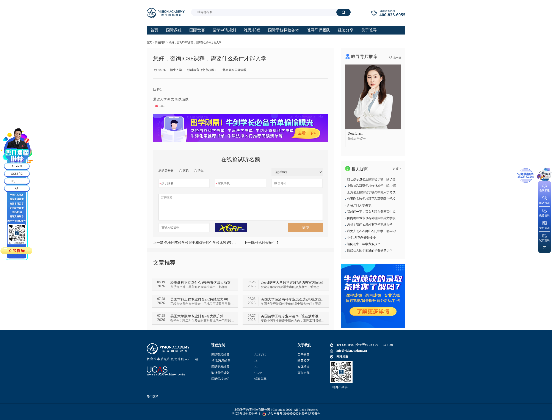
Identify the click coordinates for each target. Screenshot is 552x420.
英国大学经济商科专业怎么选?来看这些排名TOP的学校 (293, 299)
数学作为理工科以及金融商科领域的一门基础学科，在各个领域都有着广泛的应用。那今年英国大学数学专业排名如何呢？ (202, 320)
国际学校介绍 (220, 379)
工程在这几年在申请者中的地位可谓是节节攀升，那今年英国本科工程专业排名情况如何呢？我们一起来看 (202, 303)
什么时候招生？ (261, 242)
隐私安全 (314, 413)
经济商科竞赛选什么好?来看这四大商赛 (200, 282)
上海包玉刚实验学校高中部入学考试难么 (374, 192)
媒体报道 (304, 366)
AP (256, 366)
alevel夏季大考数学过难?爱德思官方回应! (292, 282)
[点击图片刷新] (231, 227)
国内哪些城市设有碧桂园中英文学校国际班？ (377, 218)
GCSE (258, 372)
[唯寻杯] (373, 296)
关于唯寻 (304, 354)
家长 (186, 170)
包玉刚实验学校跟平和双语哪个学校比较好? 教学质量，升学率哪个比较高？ (195, 242)
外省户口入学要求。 (360, 205)
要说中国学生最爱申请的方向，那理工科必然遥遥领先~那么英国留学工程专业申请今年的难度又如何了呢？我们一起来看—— (293, 320)
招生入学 (176, 70)
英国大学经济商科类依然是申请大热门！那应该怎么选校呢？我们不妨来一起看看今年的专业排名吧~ (293, 303)
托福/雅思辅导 (220, 360)
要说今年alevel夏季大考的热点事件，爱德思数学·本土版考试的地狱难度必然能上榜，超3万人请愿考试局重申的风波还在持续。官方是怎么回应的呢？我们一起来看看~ (293, 287)
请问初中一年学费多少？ (363, 244)
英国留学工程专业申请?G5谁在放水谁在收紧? (293, 316)
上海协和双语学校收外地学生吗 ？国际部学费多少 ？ (382, 185)
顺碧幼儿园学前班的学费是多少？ (369, 250)
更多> (396, 168)
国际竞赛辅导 (220, 366)
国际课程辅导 (220, 354)
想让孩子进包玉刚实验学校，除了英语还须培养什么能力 (385, 179)
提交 (305, 227)
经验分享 (260, 379)
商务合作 (304, 372)
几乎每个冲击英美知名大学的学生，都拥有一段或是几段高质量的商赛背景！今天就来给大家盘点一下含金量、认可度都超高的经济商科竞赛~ (202, 287)
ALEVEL (260, 354)
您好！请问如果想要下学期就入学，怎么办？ (377, 224)
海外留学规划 (220, 372)
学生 (201, 170)
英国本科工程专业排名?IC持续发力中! (199, 299)
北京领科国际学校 (235, 70)
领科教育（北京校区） (202, 70)
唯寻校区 (304, 360)
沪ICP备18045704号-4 (246, 413)
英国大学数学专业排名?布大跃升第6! (198, 316)
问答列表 (160, 42)
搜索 (343, 12)
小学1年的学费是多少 (361, 237)
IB (255, 360)
